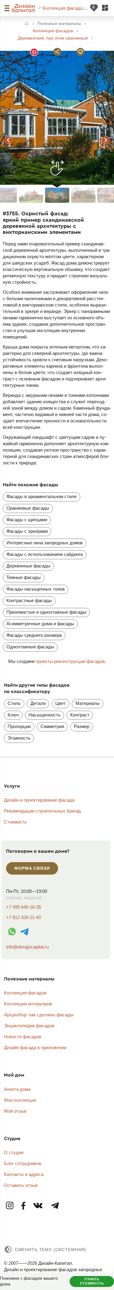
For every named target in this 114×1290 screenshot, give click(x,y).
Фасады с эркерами (27, 531)
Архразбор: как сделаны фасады (39, 1014)
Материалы (87, 703)
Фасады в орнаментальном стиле (41, 496)
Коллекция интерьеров (28, 1003)
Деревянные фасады (28, 565)
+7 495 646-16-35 (23, 907)
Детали (38, 703)
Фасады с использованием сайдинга (44, 554)
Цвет (60, 703)
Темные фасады (23, 577)
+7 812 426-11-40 (23, 917)
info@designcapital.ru (27, 946)
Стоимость (15, 821)
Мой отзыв (15, 1111)
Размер (81, 726)
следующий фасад (106, 140)
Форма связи (32, 868)
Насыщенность (44, 714)
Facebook (23, 1206)
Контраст (79, 714)
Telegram (55, 1206)
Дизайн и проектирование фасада (39, 800)
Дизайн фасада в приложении (35, 1047)
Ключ (13, 714)
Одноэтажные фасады (30, 646)
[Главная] (26, 24)
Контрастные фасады (29, 600)
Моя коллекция (20, 1100)
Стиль (14, 703)
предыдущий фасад (8, 140)
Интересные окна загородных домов (44, 542)
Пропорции (19, 726)
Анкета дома (17, 1089)
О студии (13, 1152)
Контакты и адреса (23, 1174)
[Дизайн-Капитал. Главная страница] (24, 8)
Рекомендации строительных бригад (42, 810)
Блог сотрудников (22, 1163)
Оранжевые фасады (27, 508)
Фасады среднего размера (34, 635)
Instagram (10, 1206)
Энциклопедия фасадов (29, 1025)
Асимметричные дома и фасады (40, 623)
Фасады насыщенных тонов (35, 588)
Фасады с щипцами (26, 519)
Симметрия (52, 726)
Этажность (19, 737)
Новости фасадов (22, 1036)
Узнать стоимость (92, 1281)
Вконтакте (38, 1206)
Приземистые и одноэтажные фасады (46, 612)
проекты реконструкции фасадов (70, 661)
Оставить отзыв (21, 1185)
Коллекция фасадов (64, 8)
